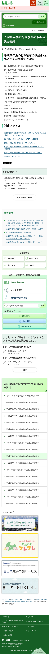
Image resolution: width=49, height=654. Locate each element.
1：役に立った (10, 351)
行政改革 (32, 599)
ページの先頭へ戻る (39, 650)
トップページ (6, 599)
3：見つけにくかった (13, 364)
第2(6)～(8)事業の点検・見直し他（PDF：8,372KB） (23, 153)
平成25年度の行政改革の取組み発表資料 (22, 490)
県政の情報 (14, 599)
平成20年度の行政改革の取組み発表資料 (22, 423)
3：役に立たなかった (13, 353)
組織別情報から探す (19, 298)
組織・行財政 (24, 599)
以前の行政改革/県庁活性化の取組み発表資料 (23, 386)
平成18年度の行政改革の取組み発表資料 (22, 436)
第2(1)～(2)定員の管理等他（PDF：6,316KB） (20, 143)
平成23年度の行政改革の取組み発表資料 (22, 409)
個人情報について (33, 626)
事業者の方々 (26, 326)
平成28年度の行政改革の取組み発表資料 (22, 483)
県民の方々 (26, 316)
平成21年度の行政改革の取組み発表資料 (22, 416)
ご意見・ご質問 (8, 631)
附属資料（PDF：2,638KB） (14, 157)
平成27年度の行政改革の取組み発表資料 (22, 503)
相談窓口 (33, 265)
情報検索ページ (17, 282)
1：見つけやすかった (13, 362)
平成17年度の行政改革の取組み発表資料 (22, 429)
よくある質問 (16, 290)
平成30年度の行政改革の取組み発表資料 (22, 456)
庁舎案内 (6, 617)
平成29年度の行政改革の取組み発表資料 (22, 476)
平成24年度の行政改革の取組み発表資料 (22, 450)
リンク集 (30, 617)
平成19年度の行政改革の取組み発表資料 (22, 443)
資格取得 (11, 258)
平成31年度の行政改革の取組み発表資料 (22, 463)
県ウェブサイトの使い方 (10, 626)
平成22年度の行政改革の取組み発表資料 (22, 402)
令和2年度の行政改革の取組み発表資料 (22, 470)
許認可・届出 (33, 258)
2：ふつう (24, 351)
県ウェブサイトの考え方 (35, 621)
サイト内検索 (5, 16)
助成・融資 (11, 265)
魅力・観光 (26, 321)
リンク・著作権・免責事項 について (13, 621)
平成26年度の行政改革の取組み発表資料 (22, 497)
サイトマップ (32, 631)
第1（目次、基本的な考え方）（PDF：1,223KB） (21, 139)
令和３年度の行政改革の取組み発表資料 (22, 396)
